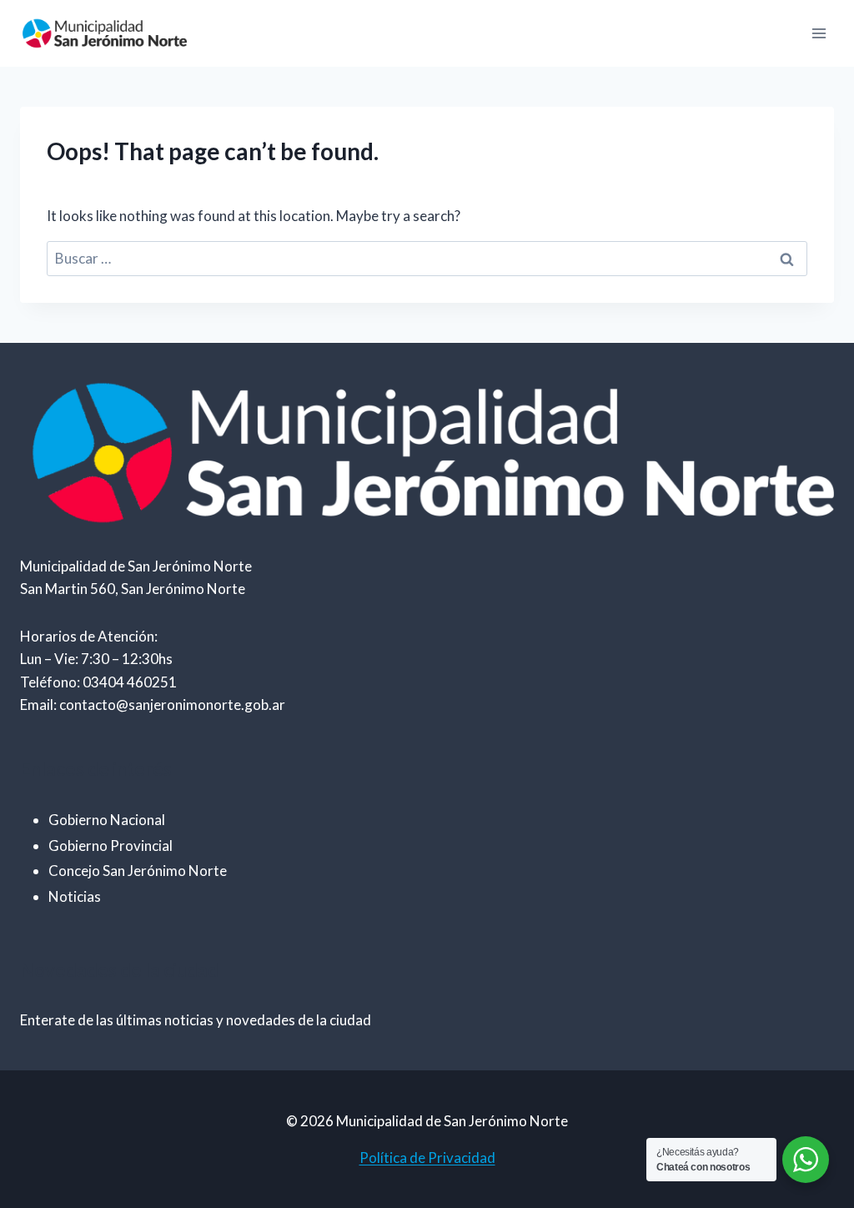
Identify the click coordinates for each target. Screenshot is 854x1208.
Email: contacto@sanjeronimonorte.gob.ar (152, 704)
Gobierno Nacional (106, 819)
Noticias (74, 896)
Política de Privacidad (427, 1157)
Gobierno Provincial (110, 845)
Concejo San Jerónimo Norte (137, 870)
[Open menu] (818, 33)
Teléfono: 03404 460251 (98, 682)
